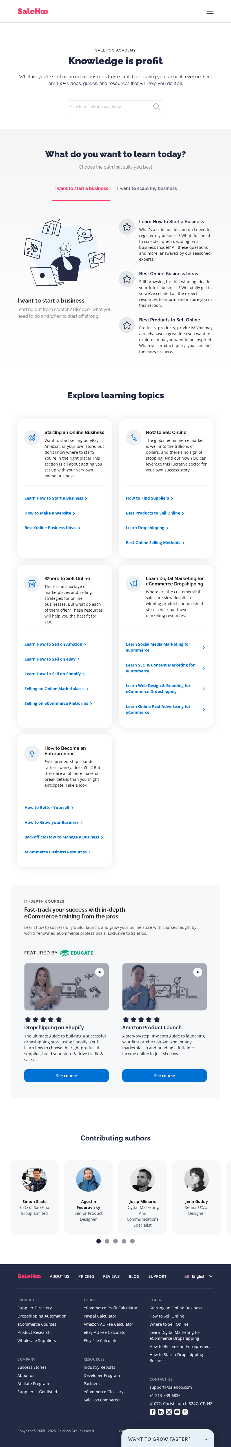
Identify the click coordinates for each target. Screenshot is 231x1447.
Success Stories (31, 1367)
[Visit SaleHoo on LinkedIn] (161, 1411)
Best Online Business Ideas (50, 527)
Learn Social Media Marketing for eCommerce (158, 647)
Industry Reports (99, 1367)
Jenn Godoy (196, 1201)
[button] (98, 1241)
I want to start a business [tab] (81, 188)
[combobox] (199, 1276)
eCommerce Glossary (103, 1391)
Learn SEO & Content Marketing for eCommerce (160, 668)
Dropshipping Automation (41, 1316)
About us (25, 1375)
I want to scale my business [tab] (147, 188)
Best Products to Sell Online (153, 513)
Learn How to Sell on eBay (50, 659)
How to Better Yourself (47, 807)
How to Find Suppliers (147, 498)
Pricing (86, 1276)
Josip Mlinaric (143, 1201)
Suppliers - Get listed (37, 1391)
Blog (134, 1276)
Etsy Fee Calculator (101, 1340)
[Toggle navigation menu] (210, 11)
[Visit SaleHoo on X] (185, 1411)
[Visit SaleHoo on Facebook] (153, 1411)
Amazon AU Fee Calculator (108, 1324)
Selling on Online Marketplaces (55, 688)
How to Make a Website (48, 513)
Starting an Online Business (74, 432)
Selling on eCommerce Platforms (56, 703)
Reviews (111, 1276)
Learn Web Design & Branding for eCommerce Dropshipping (158, 688)
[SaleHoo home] (33, 11)
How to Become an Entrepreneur (65, 751)
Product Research (34, 1332)
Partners (92, 1383)
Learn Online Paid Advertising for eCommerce (158, 709)
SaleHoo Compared (102, 1400)
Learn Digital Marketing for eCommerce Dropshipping (175, 581)
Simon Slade (34, 1201)
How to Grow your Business (52, 822)
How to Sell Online (166, 432)
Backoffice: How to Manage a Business (62, 837)
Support (157, 1276)
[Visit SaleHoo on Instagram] (169, 1411)
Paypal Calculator (100, 1316)
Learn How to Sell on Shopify (53, 673)
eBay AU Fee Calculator (105, 1332)
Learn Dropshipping (145, 527)
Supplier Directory (34, 1307)
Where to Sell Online (67, 578)
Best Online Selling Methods (153, 542)
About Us (59, 1276)
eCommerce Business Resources (56, 852)
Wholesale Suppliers (36, 1340)
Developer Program (102, 1375)
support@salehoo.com (171, 1387)
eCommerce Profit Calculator (110, 1307)
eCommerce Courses (36, 1324)
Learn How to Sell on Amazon (53, 644)
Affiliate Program (33, 1383)
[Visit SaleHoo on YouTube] (177, 1411)
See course (66, 1075)
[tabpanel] (115, 291)
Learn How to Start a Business (54, 498)
